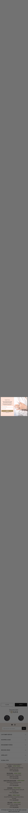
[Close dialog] (26, 397)
